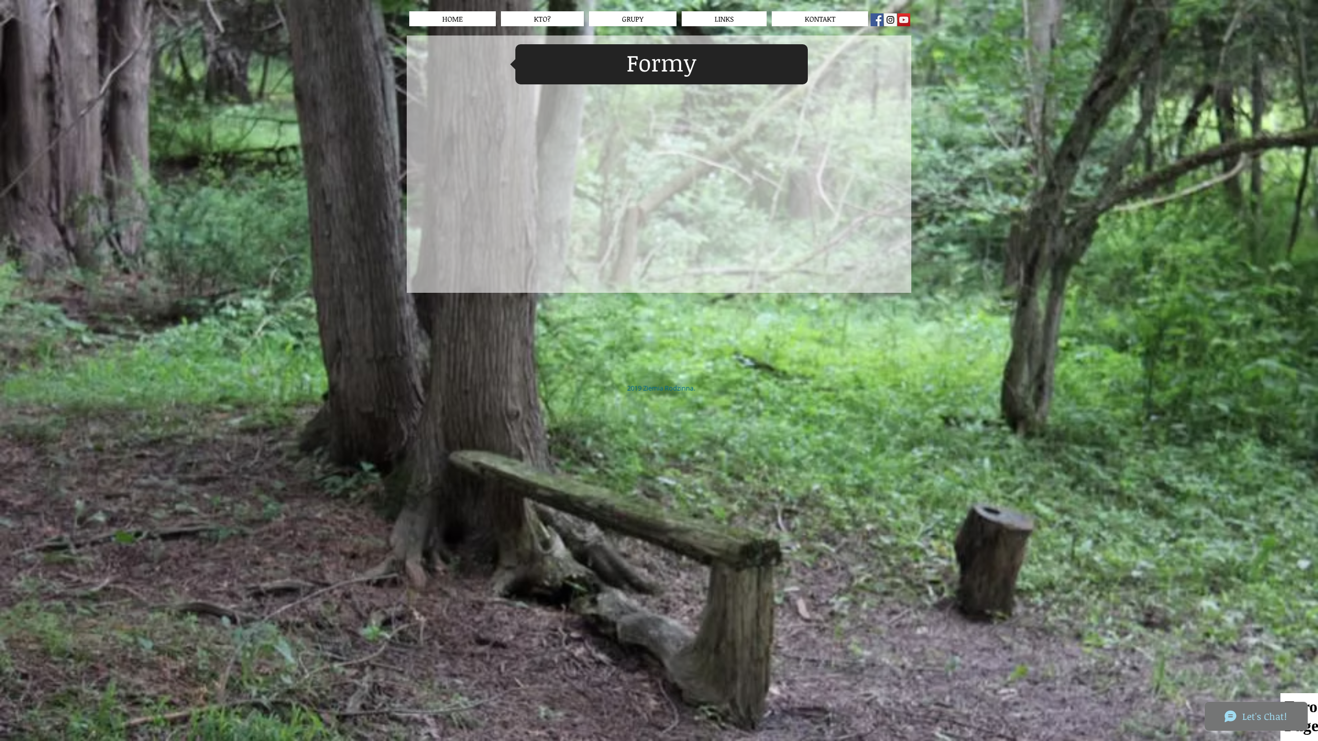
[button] (724, 18)
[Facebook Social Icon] (877, 19)
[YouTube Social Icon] (903, 19)
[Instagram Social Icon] (890, 19)
